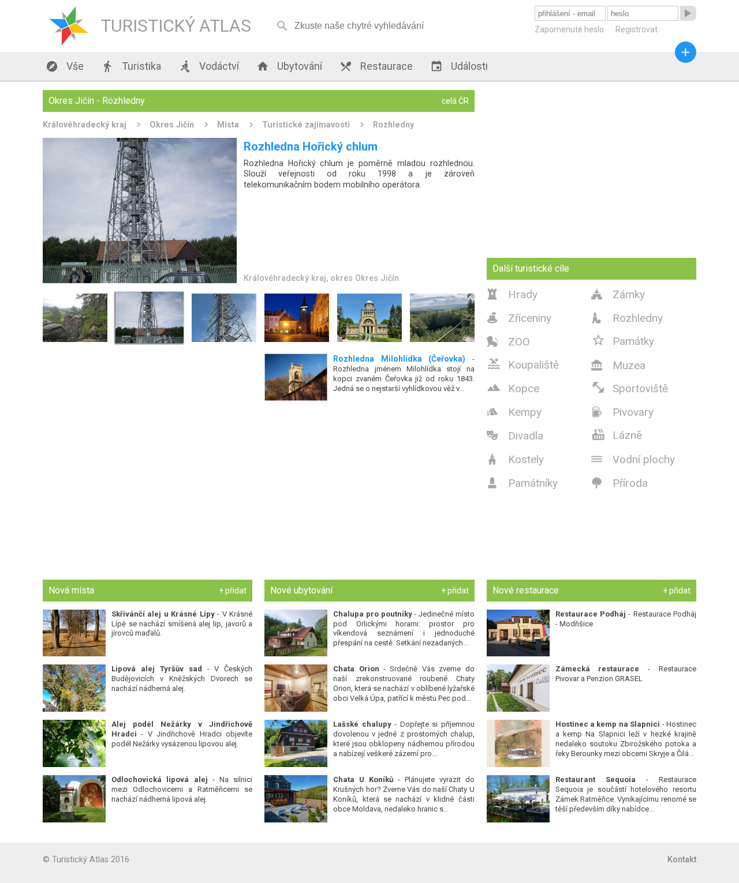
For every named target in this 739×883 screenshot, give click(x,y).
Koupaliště (523, 363)
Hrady (512, 294)
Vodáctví (208, 66)
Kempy (514, 412)
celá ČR (455, 101)
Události (459, 66)
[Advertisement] (259, 489)
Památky (622, 340)
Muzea (618, 365)
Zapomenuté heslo (569, 29)
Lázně (616, 434)
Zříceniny (519, 318)
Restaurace (376, 66)
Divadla (515, 435)
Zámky (618, 294)
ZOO (508, 341)
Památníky (522, 483)
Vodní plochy (633, 459)
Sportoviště (629, 387)
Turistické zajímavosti (306, 124)
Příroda (619, 483)
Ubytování (289, 66)
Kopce (513, 387)
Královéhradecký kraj (84, 124)
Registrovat (636, 29)
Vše (65, 66)
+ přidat (233, 590)
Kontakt (681, 859)
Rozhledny (393, 124)
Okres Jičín (172, 124)
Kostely (515, 459)
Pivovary (622, 412)
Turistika (131, 66)
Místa (228, 124)
